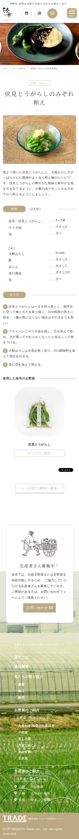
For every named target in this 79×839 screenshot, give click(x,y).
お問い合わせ (37, 608)
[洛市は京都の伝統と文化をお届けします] (7, 14)
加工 (21, 690)
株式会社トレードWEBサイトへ (46, 818)
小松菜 (23, 732)
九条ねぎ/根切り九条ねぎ (36, 725)
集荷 (21, 684)
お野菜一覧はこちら (30, 717)
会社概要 (21, 666)
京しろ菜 (24, 738)
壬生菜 (23, 758)
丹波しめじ (26, 745)
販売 (21, 697)
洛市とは (21, 657)
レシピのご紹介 (39, 453)
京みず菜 (24, 751)
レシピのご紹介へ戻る (39, 488)
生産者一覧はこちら (30, 778)
